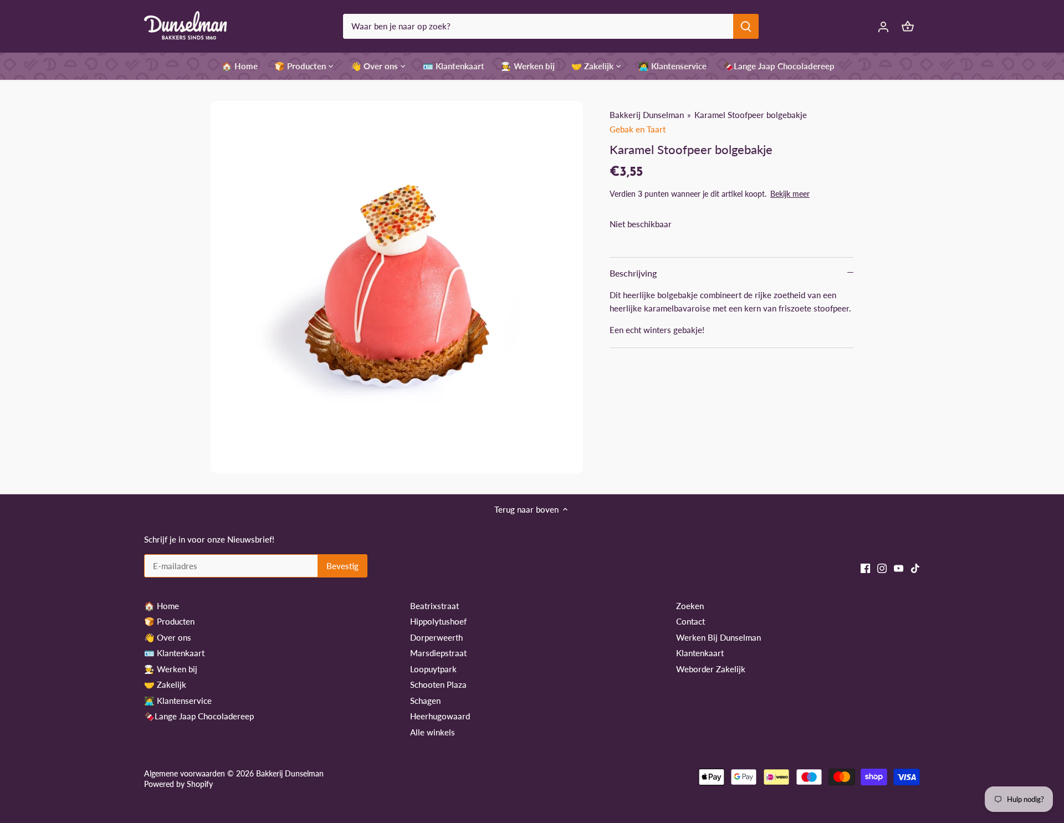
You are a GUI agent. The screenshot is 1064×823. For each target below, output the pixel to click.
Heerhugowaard (440, 716)
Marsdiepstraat (438, 653)
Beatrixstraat (434, 606)
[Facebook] (865, 567)
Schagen (425, 701)
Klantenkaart (700, 653)
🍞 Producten (169, 621)
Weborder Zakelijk (710, 669)
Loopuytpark (433, 669)
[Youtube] (898, 567)
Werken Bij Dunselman (718, 637)
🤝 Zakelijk (165, 684)
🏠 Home (161, 606)
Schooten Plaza (438, 684)
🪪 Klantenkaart (174, 653)
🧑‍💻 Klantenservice (178, 701)
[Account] (883, 26)
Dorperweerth (436, 637)
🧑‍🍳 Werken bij (170, 669)
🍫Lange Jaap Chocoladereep (199, 716)
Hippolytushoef (438, 621)
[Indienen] (746, 26)
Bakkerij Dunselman (647, 115)
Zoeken (690, 606)
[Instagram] (882, 567)
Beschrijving (633, 273)
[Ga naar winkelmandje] (907, 26)
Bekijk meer (790, 193)
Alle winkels (432, 732)
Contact (690, 621)
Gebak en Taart (638, 129)
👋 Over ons (167, 637)
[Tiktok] (915, 567)
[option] (397, 287)
